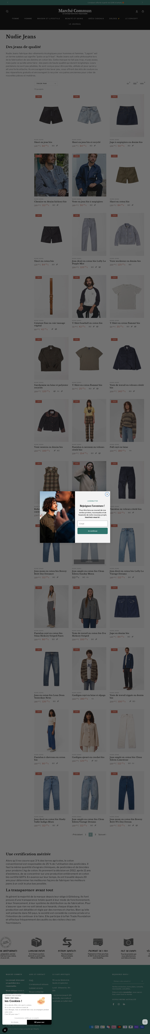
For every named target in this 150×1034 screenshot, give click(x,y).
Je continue (92, 531)
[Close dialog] (107, 494)
